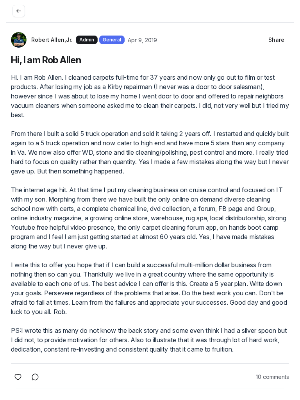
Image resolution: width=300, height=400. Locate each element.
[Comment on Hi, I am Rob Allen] (35, 377)
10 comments (272, 376)
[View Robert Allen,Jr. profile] (19, 40)
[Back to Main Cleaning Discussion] (18, 11)
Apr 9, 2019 (142, 40)
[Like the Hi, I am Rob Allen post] (18, 377)
